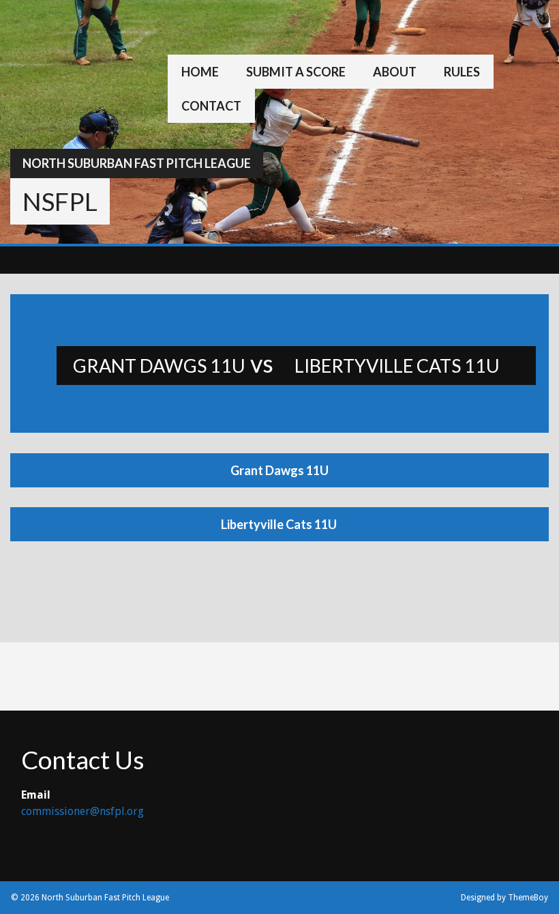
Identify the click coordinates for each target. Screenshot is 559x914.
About (395, 71)
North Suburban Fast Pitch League (136, 163)
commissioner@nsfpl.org (82, 811)
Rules (462, 71)
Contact (211, 105)
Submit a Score (296, 71)
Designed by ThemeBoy (504, 897)
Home (200, 71)
